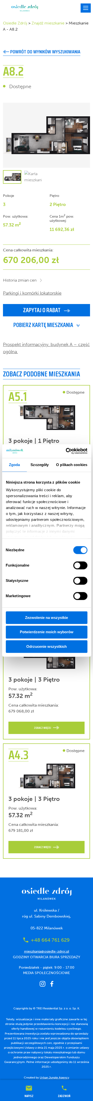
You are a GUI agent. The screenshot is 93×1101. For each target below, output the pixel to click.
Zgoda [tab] (14, 465)
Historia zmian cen (19, 280)
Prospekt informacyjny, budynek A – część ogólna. (46, 348)
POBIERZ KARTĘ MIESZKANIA (43, 325)
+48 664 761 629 (50, 940)
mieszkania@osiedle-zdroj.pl (46, 951)
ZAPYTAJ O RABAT (42, 310)
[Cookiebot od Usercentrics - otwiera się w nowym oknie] (66, 451)
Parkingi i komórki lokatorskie (32, 293)
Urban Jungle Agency (54, 1077)
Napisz (29, 1095)
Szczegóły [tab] (40, 465)
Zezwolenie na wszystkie (46, 617)
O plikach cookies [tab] (71, 465)
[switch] (80, 565)
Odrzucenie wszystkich (46, 646)
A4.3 (18, 755)
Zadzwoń (64, 1095)
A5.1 (17, 396)
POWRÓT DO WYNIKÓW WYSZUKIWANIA (44, 52)
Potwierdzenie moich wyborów (46, 632)
